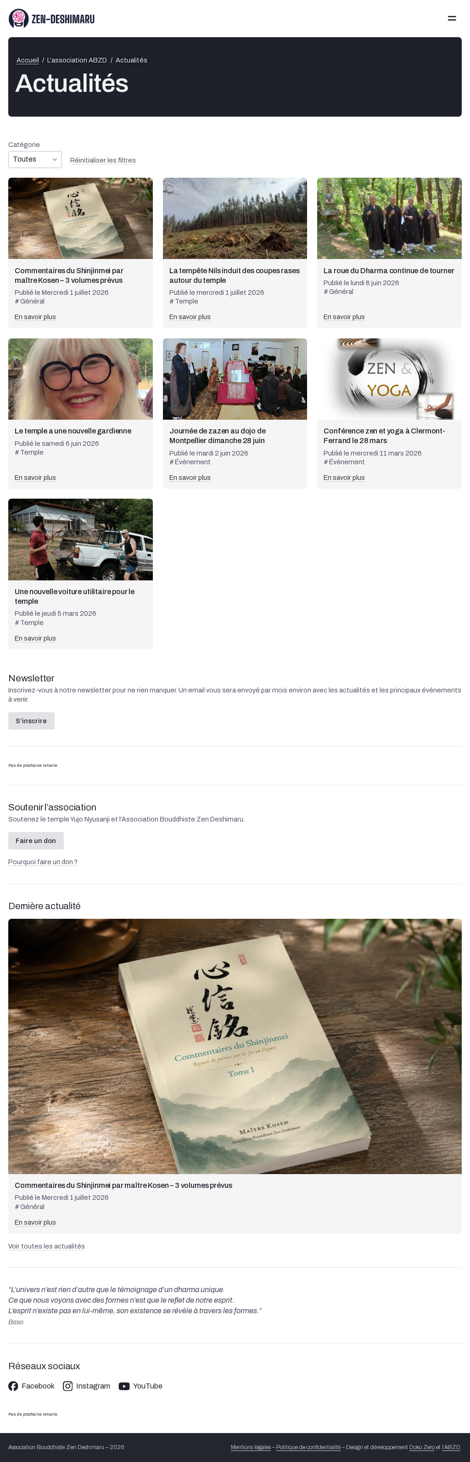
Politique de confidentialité (308, 1447)
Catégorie (24, 144)
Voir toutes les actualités (46, 1246)
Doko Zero (422, 1447)
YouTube (147, 1386)
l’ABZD (451, 1447)
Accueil (28, 60)
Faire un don (36, 840)
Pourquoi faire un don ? (43, 862)
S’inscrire (31, 721)
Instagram (93, 1386)
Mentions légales (251, 1447)
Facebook (38, 1386)
